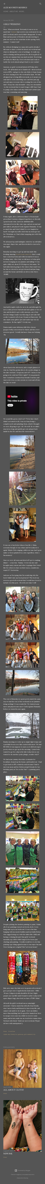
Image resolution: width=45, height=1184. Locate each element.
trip (34, 1034)
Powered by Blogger (24, 1170)
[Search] (40, 3)
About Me (14, 11)
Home (5, 11)
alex (9, 1034)
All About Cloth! (13, 1089)
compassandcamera (28, 1174)
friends (13, 1034)
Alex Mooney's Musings (15, 7)
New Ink (7, 1153)
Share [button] (5, 1031)
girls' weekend (28, 1034)
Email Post (11, 1031)
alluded (14, 32)
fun (16, 1034)
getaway (20, 1034)
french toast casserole (24, 254)
